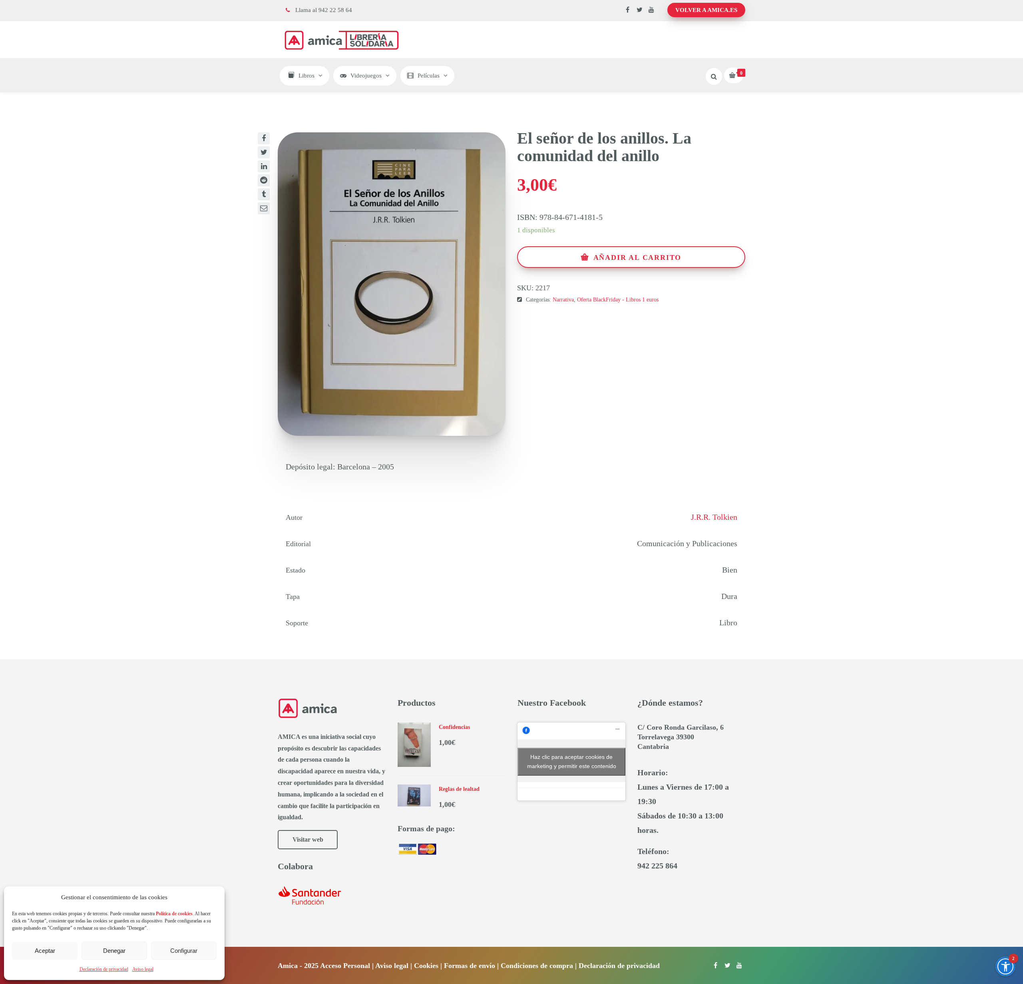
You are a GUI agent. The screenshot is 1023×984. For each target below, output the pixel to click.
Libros (306, 75)
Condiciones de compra (537, 966)
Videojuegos (366, 75)
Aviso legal (142, 969)
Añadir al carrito (637, 257)
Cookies (426, 966)
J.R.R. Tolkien (714, 517)
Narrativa (563, 300)
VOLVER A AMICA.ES (706, 10)
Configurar (183, 950)
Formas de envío (469, 966)
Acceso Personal (345, 966)
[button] (1005, 966)
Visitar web (308, 839)
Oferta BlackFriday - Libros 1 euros (618, 300)
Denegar (114, 950)
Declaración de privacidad (104, 969)
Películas (429, 75)
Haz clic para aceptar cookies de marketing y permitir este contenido (571, 761)
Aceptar (45, 950)
